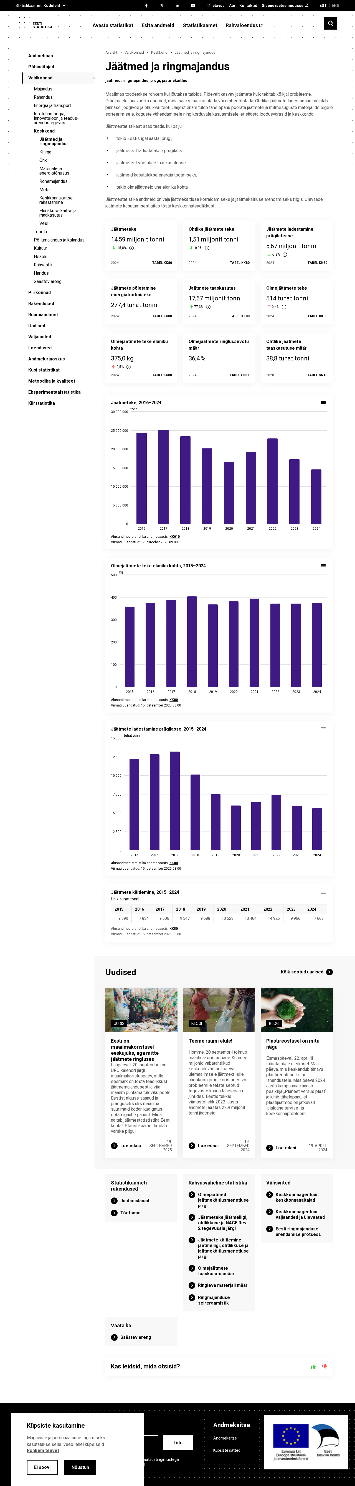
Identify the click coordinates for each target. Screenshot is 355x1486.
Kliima (45, 152)
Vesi (43, 223)
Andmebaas (40, 55)
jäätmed (113, 80)
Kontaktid (248, 6)
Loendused (40, 347)
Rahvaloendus (242, 25)
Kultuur (40, 248)
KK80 (173, 929)
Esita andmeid (158, 25)
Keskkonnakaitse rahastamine (56, 200)
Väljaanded (39, 336)
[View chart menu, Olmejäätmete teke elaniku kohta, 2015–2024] (323, 566)
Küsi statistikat (44, 370)
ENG (335, 5)
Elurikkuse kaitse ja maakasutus (58, 213)
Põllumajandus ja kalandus (59, 240)
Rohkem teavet (43, 1450)
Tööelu (40, 231)
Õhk (43, 160)
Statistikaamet (200, 25)
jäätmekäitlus (174, 80)
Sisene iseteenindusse (282, 6)
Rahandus (43, 97)
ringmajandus (135, 80)
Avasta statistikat (113, 25)
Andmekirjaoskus (46, 359)
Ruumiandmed (43, 314)
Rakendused (41, 303)
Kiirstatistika (41, 403)
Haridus (41, 273)
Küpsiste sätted (226, 1450)
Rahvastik (43, 264)
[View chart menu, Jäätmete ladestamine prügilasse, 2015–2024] (323, 729)
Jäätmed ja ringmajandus (53, 141)
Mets (44, 189)
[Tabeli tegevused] (323, 892)
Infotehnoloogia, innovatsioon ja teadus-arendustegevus (56, 118)
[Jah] (313, 1366)
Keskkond (44, 131)
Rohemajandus (53, 181)
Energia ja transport (52, 105)
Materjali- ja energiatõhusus (54, 171)
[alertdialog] (77, 1449)
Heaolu (40, 256)
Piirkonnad (39, 292)
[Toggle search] (330, 23)
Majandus (43, 89)
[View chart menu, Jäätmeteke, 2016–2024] (323, 402)
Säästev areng (48, 281)
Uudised (36, 325)
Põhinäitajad (41, 66)
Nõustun (80, 1467)
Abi (232, 6)
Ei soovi (42, 1467)
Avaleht (111, 52)
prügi (155, 80)
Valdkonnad (40, 77)
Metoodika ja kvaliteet (51, 381)
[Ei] (324, 1366)
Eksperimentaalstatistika (54, 392)
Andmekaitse (225, 1438)
